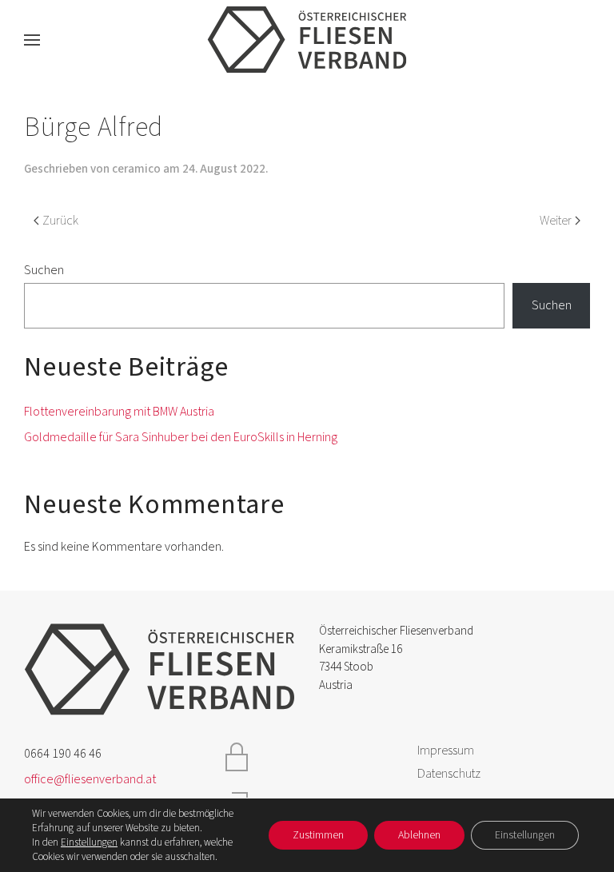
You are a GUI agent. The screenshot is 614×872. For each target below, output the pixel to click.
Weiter (556, 220)
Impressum (445, 750)
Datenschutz (448, 773)
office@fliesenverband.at (90, 779)
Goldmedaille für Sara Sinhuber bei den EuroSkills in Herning (180, 437)
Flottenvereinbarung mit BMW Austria (119, 411)
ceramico (136, 169)
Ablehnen (419, 835)
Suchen (44, 270)
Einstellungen (89, 842)
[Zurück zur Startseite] (307, 40)
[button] (32, 40)
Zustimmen (318, 835)
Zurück (60, 220)
